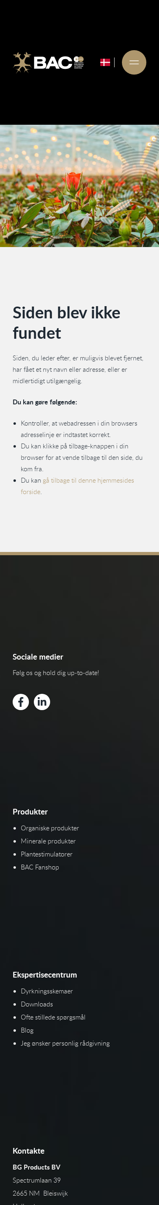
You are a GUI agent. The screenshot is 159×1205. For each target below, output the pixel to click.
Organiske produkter (50, 827)
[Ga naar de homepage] (48, 62)
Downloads (37, 1004)
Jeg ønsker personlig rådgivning (65, 1043)
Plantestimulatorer (47, 854)
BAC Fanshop (40, 867)
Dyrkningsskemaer (47, 991)
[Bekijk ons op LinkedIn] (42, 702)
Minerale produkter (48, 840)
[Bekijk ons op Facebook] (21, 702)
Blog (27, 1030)
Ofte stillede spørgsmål (53, 1017)
